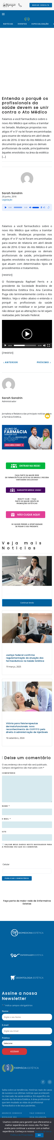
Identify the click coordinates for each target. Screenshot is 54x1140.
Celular (6, 864)
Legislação (7, 199)
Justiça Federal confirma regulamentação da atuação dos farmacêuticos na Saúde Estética (25, 658)
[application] (27, 207)
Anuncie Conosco (12, 1113)
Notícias (8, 24)
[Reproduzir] (5, 207)
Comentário (8, 773)
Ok (39, 1135)
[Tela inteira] (48, 345)
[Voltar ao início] (27, 19)
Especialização (40, 24)
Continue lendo (27, 602)
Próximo (43, 362)
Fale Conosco (37, 1113)
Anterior (11, 362)
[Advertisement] (27, 64)
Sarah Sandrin (12, 193)
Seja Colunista (38, 1117)
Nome (6, 806)
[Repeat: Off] (48, 207)
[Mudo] (30, 207)
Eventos (22, 24)
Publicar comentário (17, 878)
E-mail (6, 819)
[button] (3, 14)
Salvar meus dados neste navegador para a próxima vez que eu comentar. (27, 845)
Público (6, 1037)
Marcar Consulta (40, 5)
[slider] (36, 207)
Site (4, 832)
